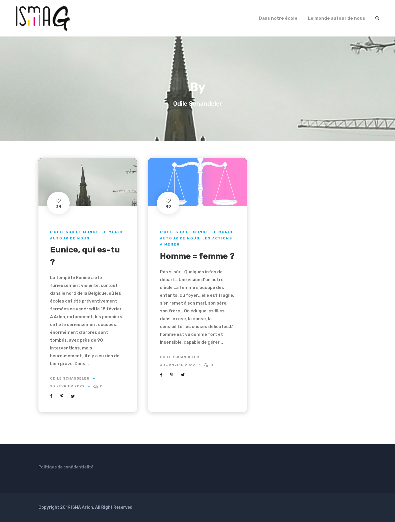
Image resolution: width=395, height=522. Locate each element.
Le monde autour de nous (336, 18)
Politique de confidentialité (65, 467)
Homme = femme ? (197, 256)
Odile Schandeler (69, 378)
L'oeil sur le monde (74, 232)
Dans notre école (278, 18)
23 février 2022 (67, 386)
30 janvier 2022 (177, 365)
